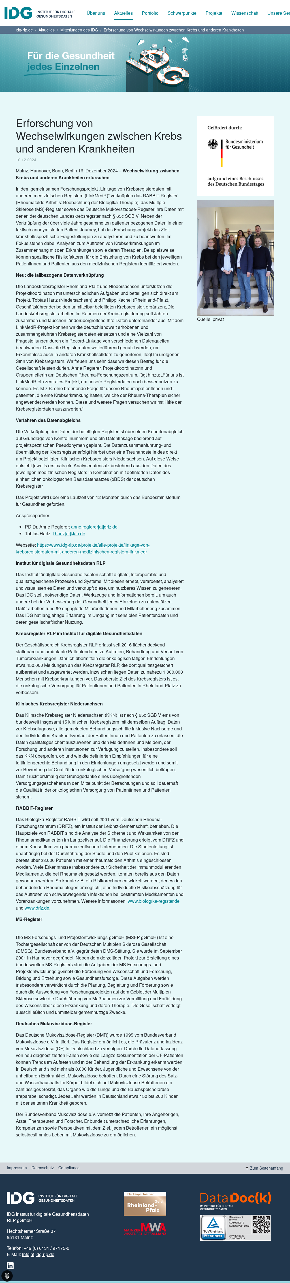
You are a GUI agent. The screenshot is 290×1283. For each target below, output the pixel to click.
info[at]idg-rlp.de (38, 1254)
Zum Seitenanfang (266, 1168)
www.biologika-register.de (154, 901)
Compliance (69, 1167)
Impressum (17, 1167)
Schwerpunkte (182, 13)
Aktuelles (123, 13)
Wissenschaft (244, 13)
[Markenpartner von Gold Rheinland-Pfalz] (145, 1204)
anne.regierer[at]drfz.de (94, 526)
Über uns (96, 13)
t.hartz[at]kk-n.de (69, 533)
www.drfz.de (37, 907)
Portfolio (150, 13)
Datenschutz (42, 1167)
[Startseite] (40, 13)
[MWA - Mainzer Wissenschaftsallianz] (145, 1229)
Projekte (214, 13)
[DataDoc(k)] (235, 1201)
